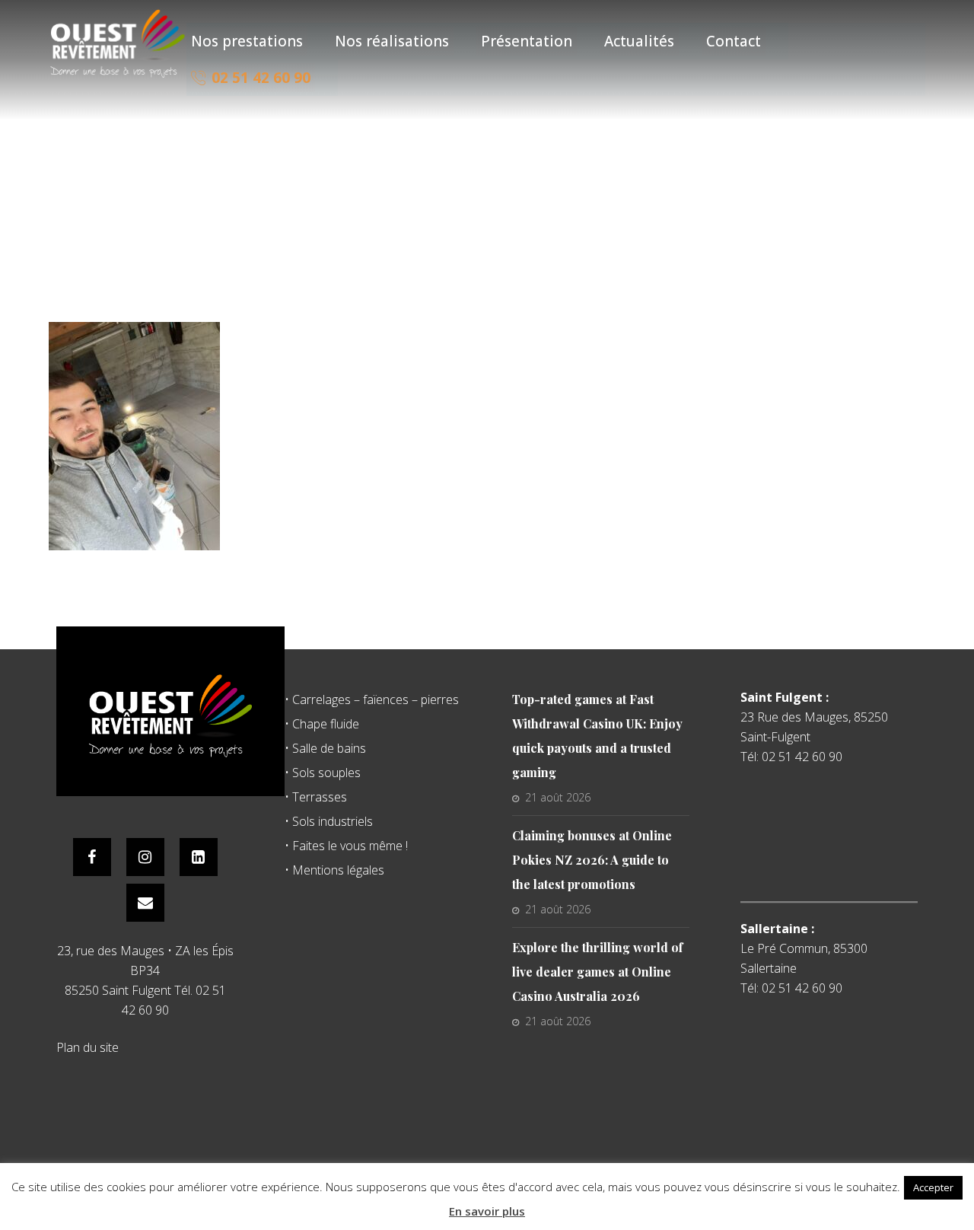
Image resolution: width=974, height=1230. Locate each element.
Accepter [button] (933, 1187)
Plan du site (87, 1047)
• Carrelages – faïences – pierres (372, 699)
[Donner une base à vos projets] (117, 43)
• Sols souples (323, 772)
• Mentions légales (334, 870)
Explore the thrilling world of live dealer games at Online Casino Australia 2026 (597, 971)
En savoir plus (487, 1211)
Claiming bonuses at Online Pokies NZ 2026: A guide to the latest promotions (592, 859)
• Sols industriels (329, 821)
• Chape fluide (322, 723)
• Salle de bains (325, 748)
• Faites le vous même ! (346, 845)
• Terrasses (316, 797)
